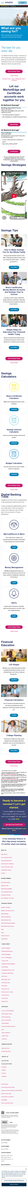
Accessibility (4, 1100)
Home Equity (5, 967)
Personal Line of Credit (7, 992)
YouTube (4, 1073)
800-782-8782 (4, 1149)
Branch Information (6, 1020)
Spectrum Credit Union (5, 6)
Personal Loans (5, 988)
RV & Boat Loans (6, 982)
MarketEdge (14, 124)
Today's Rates (14, 75)
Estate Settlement (6, 1032)
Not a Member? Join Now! (7, 898)
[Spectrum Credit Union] (9, 2)
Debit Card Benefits (6, 916)
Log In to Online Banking (8, 1010)
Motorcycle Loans (6, 979)
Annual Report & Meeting (7, 863)
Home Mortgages (6, 948)
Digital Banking (4, 913)
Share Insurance (5, 935)
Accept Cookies (14, 1184)
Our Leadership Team (6, 857)
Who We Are (4, 854)
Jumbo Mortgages (6, 954)
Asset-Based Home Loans (8, 970)
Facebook (4, 1067)
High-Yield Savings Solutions (8, 923)
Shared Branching (6, 1017)
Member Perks (4, 885)
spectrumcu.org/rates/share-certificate (9, 779)
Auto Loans (4, 976)
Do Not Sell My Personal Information (14, 1180)
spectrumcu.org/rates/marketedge (8, 774)
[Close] (26, 1169)
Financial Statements (6, 860)
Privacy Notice (4, 1084)
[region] (14, 1177)
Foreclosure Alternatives (7, 973)
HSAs (2, 932)
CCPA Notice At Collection (7, 1096)
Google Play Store (6, 1051)
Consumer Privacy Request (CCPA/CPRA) (11, 1090)
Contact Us (4, 1039)
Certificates (14, 151)
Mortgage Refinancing (7, 951)
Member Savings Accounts (7, 910)
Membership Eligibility (6, 888)
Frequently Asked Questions (8, 1026)
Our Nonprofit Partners (6, 892)
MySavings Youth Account (7, 926)
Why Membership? (5, 882)
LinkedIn (4, 1070)
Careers (3, 873)
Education (14, 80)
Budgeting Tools (20, 79)
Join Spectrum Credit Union (14, 824)
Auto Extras (4, 985)
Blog (3, 1029)
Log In (22, 2)
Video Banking (5, 1023)
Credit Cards (5, 998)
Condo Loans (5, 960)
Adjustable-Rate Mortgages (8, 963)
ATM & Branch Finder (7, 1013)
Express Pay (5, 1001)
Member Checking (5, 907)
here (17, 819)
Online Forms (5, 1035)
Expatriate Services (6, 895)
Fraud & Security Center (7, 867)
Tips (13, 79)
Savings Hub (4, 938)
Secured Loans (5, 995)
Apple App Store (5, 1048)
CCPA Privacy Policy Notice (7, 1087)
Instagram (4, 1076)
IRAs (2, 929)
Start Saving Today (14, 71)
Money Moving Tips (6, 920)
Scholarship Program (6, 870)
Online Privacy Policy (6, 1093)
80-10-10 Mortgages (7, 957)
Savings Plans (6, 79)
